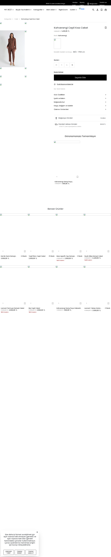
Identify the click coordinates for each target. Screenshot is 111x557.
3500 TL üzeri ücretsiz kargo (55, 3)
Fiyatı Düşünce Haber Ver (65, 84)
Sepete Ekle (80, 77)
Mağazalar (93, 4)
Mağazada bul (59, 102)
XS (56, 65)
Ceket (16, 19)
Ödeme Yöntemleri (61, 109)
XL (72, 65)
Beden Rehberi (58, 72)
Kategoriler (7, 19)
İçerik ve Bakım (59, 98)
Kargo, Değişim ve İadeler (63, 106)
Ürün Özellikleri (59, 95)
